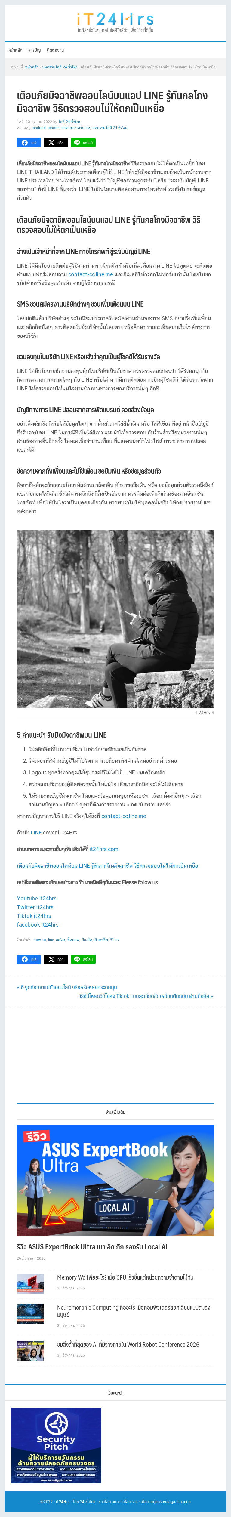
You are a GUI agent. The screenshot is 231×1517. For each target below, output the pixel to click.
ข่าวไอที (105, 1501)
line (51, 940)
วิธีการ (114, 940)
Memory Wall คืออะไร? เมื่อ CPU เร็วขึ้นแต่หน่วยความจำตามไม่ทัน (125, 1277)
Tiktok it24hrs (34, 916)
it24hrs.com (104, 849)
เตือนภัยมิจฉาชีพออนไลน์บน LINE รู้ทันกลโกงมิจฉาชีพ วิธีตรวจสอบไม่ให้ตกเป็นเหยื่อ (107, 865)
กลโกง (60, 940)
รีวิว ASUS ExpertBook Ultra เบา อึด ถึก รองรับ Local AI (92, 1246)
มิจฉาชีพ (101, 940)
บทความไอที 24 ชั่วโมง (110, 128)
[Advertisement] (115, 1055)
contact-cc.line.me (90, 274)
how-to (40, 940)
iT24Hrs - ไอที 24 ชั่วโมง (76, 1501)
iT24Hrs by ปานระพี (115, 21)
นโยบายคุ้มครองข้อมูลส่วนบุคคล (166, 1501)
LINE (36, 832)
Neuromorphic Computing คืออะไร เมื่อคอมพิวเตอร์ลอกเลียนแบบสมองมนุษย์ (133, 1311)
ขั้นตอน (73, 940)
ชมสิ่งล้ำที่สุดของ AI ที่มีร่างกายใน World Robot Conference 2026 (128, 1344)
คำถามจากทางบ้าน (75, 128)
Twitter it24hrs (35, 907)
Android (39, 128)
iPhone (53, 128)
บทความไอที (121, 1501)
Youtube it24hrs (37, 898)
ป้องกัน (87, 940)
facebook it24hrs (38, 924)
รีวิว (135, 1501)
